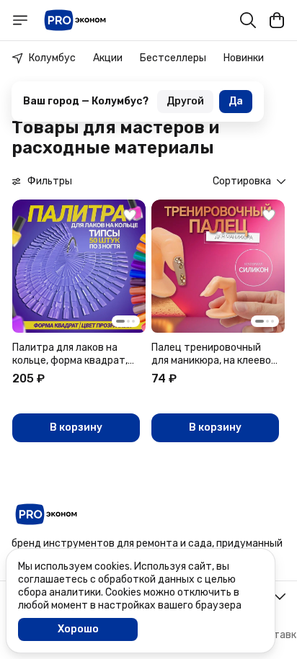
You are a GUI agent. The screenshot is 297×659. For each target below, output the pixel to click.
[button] (79, 266)
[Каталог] (20, 20)
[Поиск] (248, 20)
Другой (185, 101)
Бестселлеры (173, 58)
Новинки (243, 58)
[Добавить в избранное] (130, 215)
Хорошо (78, 629)
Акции (108, 58)
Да (236, 101)
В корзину (76, 427)
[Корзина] (276, 20)
